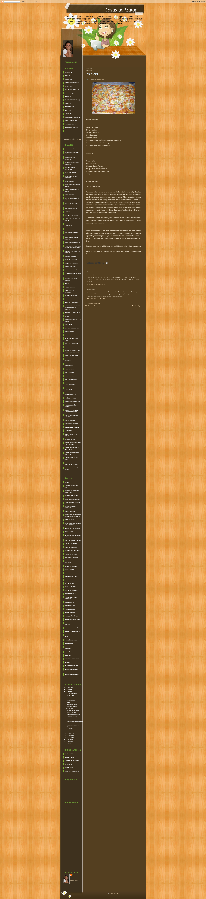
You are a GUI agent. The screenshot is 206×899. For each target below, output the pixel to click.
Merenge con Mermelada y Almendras (73, 561)
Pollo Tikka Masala (71, 379)
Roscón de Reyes (70, 583)
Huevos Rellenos (70, 299)
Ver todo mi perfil (74, 880)
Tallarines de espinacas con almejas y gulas (72, 463)
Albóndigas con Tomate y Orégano (72, 153)
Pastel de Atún (69, 331)
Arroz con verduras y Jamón (72, 190)
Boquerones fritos (71, 208)
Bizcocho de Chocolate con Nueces (72, 491)
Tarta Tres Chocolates (72, 659)
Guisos (67, 103)
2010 (69, 739)
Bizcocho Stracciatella (72, 495)
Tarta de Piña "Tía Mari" (72, 616)
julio (71, 737)
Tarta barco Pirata (70, 593)
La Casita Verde (69, 757)
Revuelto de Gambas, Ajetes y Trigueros (71, 411)
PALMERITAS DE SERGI (73, 710)
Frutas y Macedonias (71, 99)
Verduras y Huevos (71, 131)
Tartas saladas (69, 124)
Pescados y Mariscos (71, 117)
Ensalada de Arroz (70, 266)
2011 (69, 741)
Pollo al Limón (69, 372)
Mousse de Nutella (70, 566)
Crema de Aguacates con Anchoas (72, 252)
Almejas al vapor (70, 172)
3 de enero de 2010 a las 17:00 (96, 299)
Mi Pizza (67, 316)
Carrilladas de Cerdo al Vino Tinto (72, 219)
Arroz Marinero (70, 194)
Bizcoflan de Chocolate (72, 499)
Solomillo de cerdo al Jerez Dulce (72, 448)
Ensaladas (68, 93)
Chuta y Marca (69, 754)
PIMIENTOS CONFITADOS (73, 714)
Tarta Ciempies (69, 602)
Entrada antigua (136, 306)
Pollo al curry (69, 369)
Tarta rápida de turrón (72, 652)
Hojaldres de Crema (71, 554)
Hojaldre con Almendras (72, 550)
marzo (71, 728)
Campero (67, 211)
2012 (69, 744)
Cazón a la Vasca (70, 229)
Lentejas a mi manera (71, 302)
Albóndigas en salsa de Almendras (72, 163)
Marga (73, 874)
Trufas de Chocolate (71, 665)
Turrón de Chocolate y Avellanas (72, 675)
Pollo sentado (69, 376)
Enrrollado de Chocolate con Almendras (73, 524)
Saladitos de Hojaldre (72, 427)
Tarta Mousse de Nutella (72, 631)
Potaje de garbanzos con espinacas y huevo (73, 393)
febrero (72, 693)
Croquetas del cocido (72, 263)
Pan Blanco (68, 324)
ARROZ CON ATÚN (71, 712)
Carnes (67, 86)
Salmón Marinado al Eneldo (71, 435)
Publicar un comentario (93, 303)
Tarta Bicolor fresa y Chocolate (71, 598)
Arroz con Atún (69, 181)
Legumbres (68, 106)
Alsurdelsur (69, 767)
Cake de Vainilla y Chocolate (70, 507)
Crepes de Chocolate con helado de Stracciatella (73, 515)
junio (71, 735)
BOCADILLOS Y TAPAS (71, 82)
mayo (71, 733)
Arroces (67, 72)
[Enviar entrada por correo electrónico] (106, 263)
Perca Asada (69, 347)
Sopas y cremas (69, 120)
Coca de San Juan (70, 511)
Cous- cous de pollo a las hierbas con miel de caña (73, 247)
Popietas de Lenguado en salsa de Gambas (72, 383)
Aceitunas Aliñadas (71, 149)
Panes (66, 110)
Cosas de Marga (121, 9)
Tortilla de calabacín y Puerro (72, 468)
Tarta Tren (68, 655)
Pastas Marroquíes (71, 576)
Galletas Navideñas (71, 547)
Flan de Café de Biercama (72, 528)
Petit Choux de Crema (71, 580)
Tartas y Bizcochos (71, 127)
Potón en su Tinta (70, 398)
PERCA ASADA (71, 700)
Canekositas (68, 764)
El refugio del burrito (72, 771)
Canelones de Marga (71, 215)
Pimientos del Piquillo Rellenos (72, 359)
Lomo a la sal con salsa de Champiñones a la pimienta (72, 307)
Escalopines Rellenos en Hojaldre (73, 274)
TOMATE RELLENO (72, 704)
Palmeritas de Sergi (71, 573)
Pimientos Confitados (71, 355)
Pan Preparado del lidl (72, 328)
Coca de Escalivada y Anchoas (71, 238)
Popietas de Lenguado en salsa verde (72, 388)
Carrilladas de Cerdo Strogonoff (71, 224)
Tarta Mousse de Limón (72, 628)
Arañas (67, 482)
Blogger (79, 139)
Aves (66, 75)
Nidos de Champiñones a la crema (73, 320)
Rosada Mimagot (70, 420)
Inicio (114, 306)
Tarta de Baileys (70, 605)
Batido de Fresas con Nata (71, 486)
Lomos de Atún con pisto (72, 312)
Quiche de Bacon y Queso (72, 401)
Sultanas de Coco (70, 586)
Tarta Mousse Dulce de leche (72, 635)
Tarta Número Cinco (71, 640)
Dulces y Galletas (70, 89)
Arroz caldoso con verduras (71, 177)
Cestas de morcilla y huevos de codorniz (71, 233)
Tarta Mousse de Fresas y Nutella (73, 623)
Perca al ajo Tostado (71, 343)
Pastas (67, 113)
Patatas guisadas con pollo (71, 339)
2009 (69, 691)
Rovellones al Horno (71, 423)
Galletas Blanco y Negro (73, 540)
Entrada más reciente (91, 306)
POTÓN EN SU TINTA (72, 717)
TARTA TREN (70, 719)
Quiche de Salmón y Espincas (71, 406)
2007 (69, 687)
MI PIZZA (69, 702)
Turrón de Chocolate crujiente (71, 670)
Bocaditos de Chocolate (72, 502)
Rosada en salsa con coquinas (71, 416)
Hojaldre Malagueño (71, 295)
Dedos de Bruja (69, 519)
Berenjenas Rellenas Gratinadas (71, 204)
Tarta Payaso (69, 643)
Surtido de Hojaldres (71, 590)
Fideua (67, 283)
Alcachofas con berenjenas (70, 168)
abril (71, 731)
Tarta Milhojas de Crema (72, 619)
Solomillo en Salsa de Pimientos (72, 453)
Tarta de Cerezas (70, 609)
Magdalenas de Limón (71, 557)
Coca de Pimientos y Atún (72, 242)
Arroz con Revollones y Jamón (72, 185)
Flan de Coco (69, 531)
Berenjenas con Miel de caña (72, 199)
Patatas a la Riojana (71, 335)
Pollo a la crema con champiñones (71, 364)
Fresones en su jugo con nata (72, 536)
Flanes (67, 96)
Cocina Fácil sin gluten (72, 760)
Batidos (67, 79)
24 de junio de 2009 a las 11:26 (96, 284)
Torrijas (67, 662)
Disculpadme (70, 695)
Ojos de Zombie (69, 569)
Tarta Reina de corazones (69, 647)
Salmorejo (68, 430)
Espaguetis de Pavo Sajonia (71, 279)
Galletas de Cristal (71, 543)
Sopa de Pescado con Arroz (71, 458)
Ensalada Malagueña (71, 270)
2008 (69, 689)
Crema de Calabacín (71, 256)
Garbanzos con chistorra (69, 291)
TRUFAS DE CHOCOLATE (73, 698)
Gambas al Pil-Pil (70, 287)
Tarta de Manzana (70, 612)
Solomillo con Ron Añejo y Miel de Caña (73, 443)
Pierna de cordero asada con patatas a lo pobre (72, 351)
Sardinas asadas (70, 439)
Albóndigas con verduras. (70, 158)
